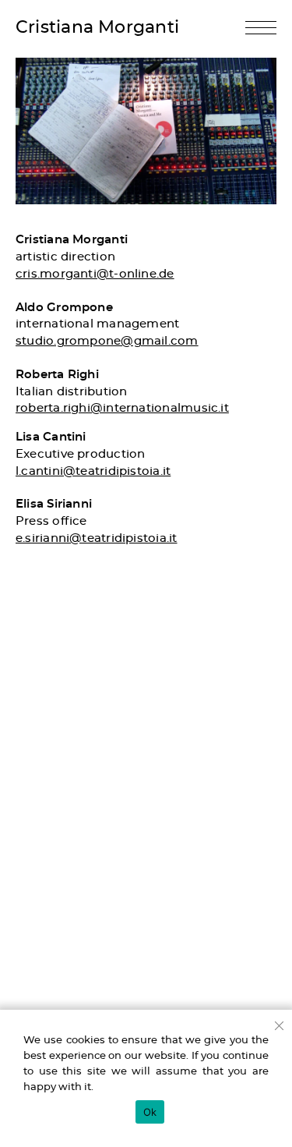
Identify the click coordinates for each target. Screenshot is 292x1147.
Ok (150, 1112)
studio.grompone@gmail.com (107, 341)
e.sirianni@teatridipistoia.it (97, 538)
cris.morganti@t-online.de (95, 274)
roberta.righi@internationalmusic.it (122, 408)
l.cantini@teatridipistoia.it (93, 471)
